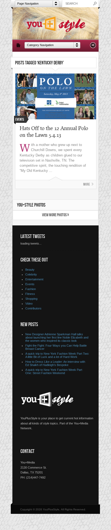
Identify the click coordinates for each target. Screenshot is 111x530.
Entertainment (34, 279)
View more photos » (55, 215)
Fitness (30, 293)
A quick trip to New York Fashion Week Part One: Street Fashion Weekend (53, 371)
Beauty (29, 269)
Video (29, 303)
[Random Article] (93, 46)
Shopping (31, 298)
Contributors (33, 308)
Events (29, 284)
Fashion (30, 289)
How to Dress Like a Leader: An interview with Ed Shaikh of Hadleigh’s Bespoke (55, 363)
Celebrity (31, 274)
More (86, 184)
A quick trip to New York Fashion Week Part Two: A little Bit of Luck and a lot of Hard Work (57, 355)
